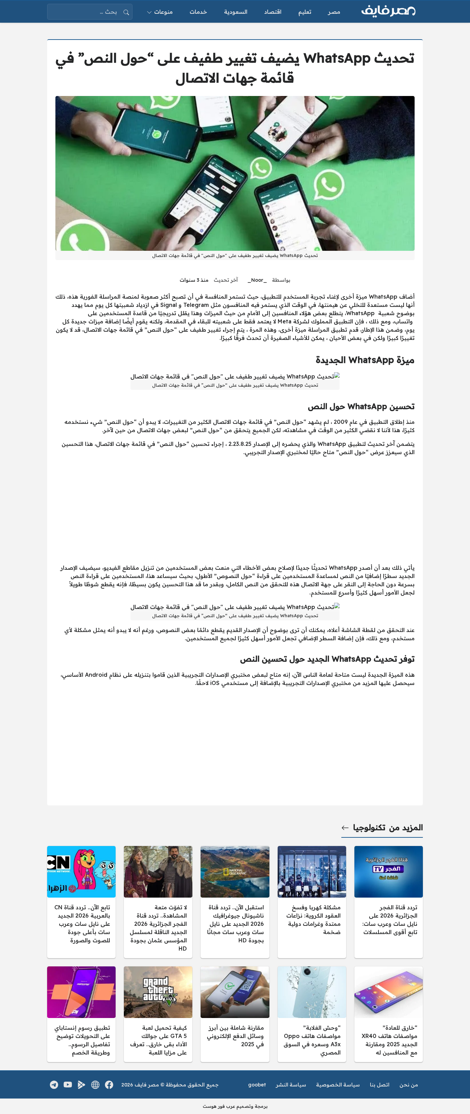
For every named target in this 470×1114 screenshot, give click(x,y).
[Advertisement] (235, 510)
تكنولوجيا (369, 827)
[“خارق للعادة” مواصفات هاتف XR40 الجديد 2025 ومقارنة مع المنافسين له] (388, 1014)
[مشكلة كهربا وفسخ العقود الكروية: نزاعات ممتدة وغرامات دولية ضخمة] (312, 902)
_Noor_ (257, 280)
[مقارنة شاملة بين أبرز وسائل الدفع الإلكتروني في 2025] (235, 1014)
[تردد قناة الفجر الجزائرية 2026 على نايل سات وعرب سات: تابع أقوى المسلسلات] (388, 902)
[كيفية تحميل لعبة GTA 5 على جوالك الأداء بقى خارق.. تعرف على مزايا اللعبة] (158, 1014)
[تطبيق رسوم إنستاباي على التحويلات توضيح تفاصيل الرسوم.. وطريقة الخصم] (81, 1014)
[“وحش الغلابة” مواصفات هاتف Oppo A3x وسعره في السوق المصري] (312, 1014)
